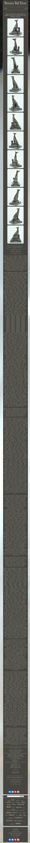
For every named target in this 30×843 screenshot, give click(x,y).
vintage (9, 804)
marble (8, 802)
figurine (20, 804)
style (13, 809)
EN (14, 837)
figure (22, 800)
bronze (9, 820)
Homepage (15, 829)
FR (16, 837)
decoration (18, 821)
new (13, 800)
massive (19, 807)
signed (8, 812)
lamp (14, 804)
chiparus (18, 800)
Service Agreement (15, 835)
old (23, 807)
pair (13, 807)
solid (24, 812)
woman (18, 802)
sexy (6, 815)
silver (17, 815)
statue (18, 823)
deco (9, 807)
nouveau (10, 818)
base (13, 802)
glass (23, 802)
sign (9, 800)
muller (20, 815)
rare (17, 810)
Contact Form (15, 831)
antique (12, 824)
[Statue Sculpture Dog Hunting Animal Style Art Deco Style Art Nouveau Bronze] (15, 27)
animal (8, 810)
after (24, 821)
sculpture (18, 817)
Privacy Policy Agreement (15, 833)
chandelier (22, 810)
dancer (11, 815)
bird (24, 815)
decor (15, 812)
